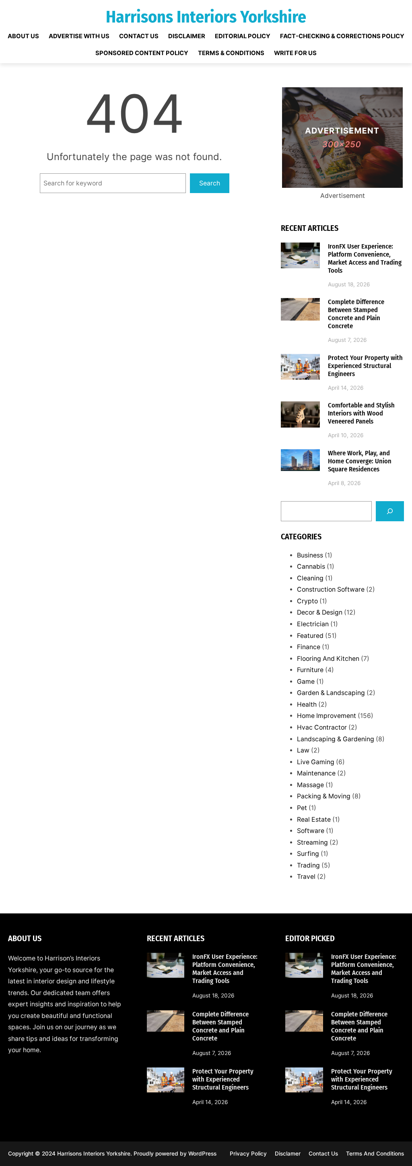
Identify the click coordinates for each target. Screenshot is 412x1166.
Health (307, 704)
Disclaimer (186, 36)
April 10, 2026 (346, 435)
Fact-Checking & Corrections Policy (342, 36)
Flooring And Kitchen (328, 658)
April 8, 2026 (344, 483)
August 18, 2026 (349, 284)
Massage (310, 785)
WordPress (202, 1153)
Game (306, 681)
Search (209, 183)
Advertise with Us (79, 36)
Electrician (313, 624)
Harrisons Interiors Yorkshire (206, 17)
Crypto (307, 601)
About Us (23, 36)
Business (310, 555)
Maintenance (316, 773)
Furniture (310, 670)
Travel (306, 876)
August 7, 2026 (347, 340)
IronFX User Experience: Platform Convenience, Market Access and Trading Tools (365, 258)
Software (310, 831)
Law (303, 750)
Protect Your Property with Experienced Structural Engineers (365, 366)
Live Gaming (315, 762)
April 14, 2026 (346, 388)
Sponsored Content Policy (141, 53)
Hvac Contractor (322, 727)
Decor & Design (319, 612)
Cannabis (311, 566)
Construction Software (331, 589)
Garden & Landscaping (331, 693)
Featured (310, 636)
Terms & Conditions (231, 53)
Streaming (312, 842)
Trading (308, 865)
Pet (302, 808)
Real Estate (314, 819)
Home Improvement (326, 716)
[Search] (390, 511)
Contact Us (139, 36)
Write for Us (295, 53)
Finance (308, 647)
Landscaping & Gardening (335, 739)
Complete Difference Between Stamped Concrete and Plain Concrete (356, 314)
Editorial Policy (242, 36)
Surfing (308, 854)
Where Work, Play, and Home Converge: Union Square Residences (359, 461)
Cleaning (310, 578)
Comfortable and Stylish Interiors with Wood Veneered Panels (361, 413)
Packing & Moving (323, 796)
